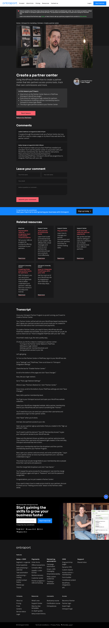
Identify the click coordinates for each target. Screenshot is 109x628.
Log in (89, 3)
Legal (18, 614)
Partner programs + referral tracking (39, 582)
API (63, 588)
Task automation (22, 573)
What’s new (36, 601)
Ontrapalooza (51, 606)
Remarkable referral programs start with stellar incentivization (24, 234)
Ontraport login (67, 609)
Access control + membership (68, 574)
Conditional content (69, 580)
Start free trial (99, 3)
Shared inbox (82, 562)
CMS (64, 559)
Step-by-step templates (36, 607)
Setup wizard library (39, 614)
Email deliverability (53, 574)
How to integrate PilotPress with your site (45, 271)
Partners (40, 23)
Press (18, 606)
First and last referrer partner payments (83, 232)
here (42, 16)
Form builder (66, 577)
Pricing (18, 603)
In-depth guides (37, 611)
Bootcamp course (53, 601)
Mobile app (20, 585)
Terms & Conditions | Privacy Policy (47, 625)
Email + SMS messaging (51, 570)
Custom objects (67, 570)
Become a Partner (68, 601)
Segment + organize (23, 562)
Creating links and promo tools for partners (25, 271)
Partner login (66, 603)
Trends (18, 588)
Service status (21, 612)
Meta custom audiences (51, 578)
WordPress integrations (66, 584)
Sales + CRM (21, 559)
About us (19, 601)
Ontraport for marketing (28, 23)
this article (83, 16)
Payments (35, 559)
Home (18, 23)
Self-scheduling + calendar (22, 569)
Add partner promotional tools (43, 232)
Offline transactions (38, 565)
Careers (19, 609)
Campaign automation (51, 565)
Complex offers (37, 568)
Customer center (37, 578)
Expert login (66, 606)
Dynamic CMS (67, 567)
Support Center (37, 603)
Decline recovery (37, 575)
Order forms (36, 562)
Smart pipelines (21, 565)
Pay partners (62, 231)
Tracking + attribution (50, 582)
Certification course (53, 603)
